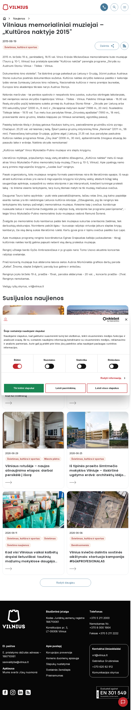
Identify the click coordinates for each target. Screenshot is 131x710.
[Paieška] (114, 7)
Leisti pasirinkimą (66, 388)
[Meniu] (124, 7)
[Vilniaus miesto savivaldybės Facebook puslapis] (5, 692)
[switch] (49, 366)
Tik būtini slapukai (24, 388)
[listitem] (33, 470)
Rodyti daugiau (65, 582)
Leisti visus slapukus (107, 388)
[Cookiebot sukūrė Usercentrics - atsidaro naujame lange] (105, 319)
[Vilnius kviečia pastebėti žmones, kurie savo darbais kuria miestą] (33, 403)
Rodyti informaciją (110, 378)
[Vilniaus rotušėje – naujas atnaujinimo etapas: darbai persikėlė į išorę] (33, 482)
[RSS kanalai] (28, 692)
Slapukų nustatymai (58, 664)
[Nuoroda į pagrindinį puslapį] (4, 18)
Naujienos (19, 18)
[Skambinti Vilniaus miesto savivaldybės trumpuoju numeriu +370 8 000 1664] (104, 7)
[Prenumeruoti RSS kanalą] (124, 46)
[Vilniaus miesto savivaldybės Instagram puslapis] (12, 692)
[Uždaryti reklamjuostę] (126, 319)
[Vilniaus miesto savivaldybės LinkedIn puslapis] (20, 692)
